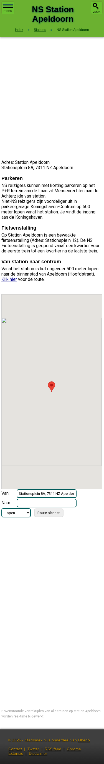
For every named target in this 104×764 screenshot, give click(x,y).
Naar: (6, 502)
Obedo (84, 740)
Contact (15, 749)
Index (19, 30)
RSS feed (53, 749)
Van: (5, 493)
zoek (96, 12)
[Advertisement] (52, 98)
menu (8, 11)
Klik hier (9, 279)
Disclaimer (38, 753)
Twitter (33, 749)
